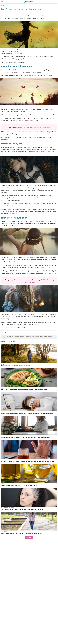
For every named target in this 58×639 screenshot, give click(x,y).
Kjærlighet (3, 5)
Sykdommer (4, 436)
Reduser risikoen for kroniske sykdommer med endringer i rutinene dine (25, 437)
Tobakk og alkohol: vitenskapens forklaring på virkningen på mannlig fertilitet (28, 461)
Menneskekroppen (6, 459)
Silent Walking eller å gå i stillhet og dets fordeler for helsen (21, 533)
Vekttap (3, 388)
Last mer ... (29, 537)
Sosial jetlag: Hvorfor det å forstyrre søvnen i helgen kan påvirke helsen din (27, 413)
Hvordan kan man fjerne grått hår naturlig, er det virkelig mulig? (23, 509)
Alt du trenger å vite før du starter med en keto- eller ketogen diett (24, 390)
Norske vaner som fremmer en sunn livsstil (15, 366)
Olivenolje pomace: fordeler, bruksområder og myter (19, 485)
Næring (3, 483)
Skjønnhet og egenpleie (7, 507)
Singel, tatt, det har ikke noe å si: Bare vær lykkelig (34, 127)
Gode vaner (4, 412)
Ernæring (3, 364)
